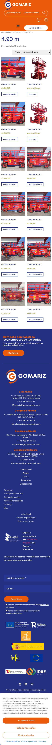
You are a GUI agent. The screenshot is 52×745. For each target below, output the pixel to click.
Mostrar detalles (26, 735)
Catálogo (8, 504)
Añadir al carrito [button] (9, 94)
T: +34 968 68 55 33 (26, 402)
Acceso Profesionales (13, 501)
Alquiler (26, 473)
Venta (26, 477)
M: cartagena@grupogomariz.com (26, 463)
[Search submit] (44, 13)
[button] (18, 26)
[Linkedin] (26, 684)
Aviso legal (43, 741)
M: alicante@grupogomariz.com (26, 444)
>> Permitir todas (26, 720)
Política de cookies (13, 741)
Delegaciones (26, 484)
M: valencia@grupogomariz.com (26, 424)
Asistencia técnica (12, 497)
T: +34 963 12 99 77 (26, 421)
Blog (6, 508)
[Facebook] (20, 684)
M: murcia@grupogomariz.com (26, 405)
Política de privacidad (29, 741)
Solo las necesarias (26, 728)
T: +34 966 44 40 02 (26, 441)
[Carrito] (38, 20)
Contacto (8, 490)
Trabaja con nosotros (13, 494)
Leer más (32, 94)
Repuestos (26, 480)
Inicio (3, 32)
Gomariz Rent (26, 470)
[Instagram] (32, 684)
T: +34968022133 (26, 460)
